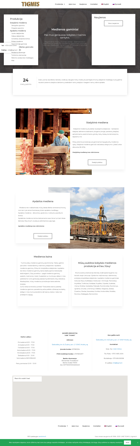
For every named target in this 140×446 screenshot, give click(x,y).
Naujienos (83, 4)
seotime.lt (42, 436)
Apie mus (72, 4)
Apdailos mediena (18, 31)
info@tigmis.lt (117, 363)
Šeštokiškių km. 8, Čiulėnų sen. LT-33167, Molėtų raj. (70, 344)
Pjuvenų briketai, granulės (21, 47)
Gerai (127, 442)
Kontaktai (94, 4)
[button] (113, 23)
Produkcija (59, 4)
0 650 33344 (117, 349)
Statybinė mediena (18, 23)
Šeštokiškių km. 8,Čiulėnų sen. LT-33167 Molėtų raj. (114, 340)
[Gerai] (138, 443)
